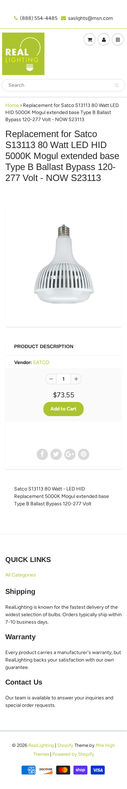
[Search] (116, 85)
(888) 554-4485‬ (39, 18)
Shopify (65, 745)
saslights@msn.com (90, 18)
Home (12, 105)
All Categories (20, 575)
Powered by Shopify (73, 754)
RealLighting (41, 745)
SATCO (41, 362)
